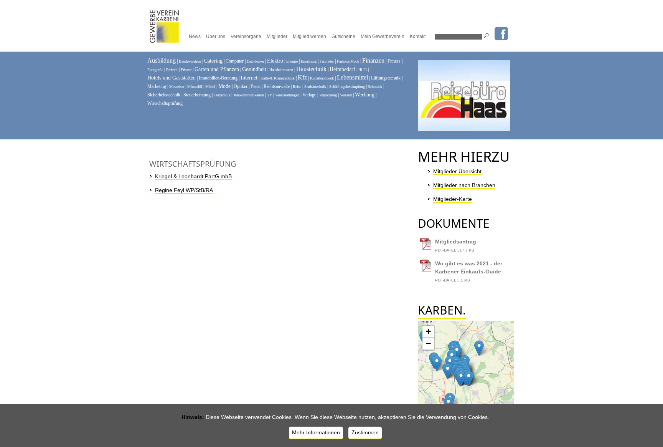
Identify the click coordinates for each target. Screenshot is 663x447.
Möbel (210, 86)
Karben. (442, 310)
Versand (346, 95)
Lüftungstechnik (386, 78)
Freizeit (172, 70)
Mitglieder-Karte (452, 199)
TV (269, 95)
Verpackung (328, 95)
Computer (235, 61)
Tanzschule (222, 95)
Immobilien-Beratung (218, 78)
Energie (292, 61)
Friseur (186, 70)
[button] (457, 352)
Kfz (302, 77)
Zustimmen (365, 432)
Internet (249, 78)
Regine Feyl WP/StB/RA (184, 190)
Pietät (256, 86)
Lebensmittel (352, 77)
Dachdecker (255, 61)
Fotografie (155, 70)
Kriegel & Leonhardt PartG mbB (193, 176)
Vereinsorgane (246, 36)
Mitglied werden (309, 36)
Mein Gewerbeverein (382, 36)
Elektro (275, 61)
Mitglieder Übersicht (457, 171)
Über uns (215, 36)
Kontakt (418, 36)
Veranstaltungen (287, 95)
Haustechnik (311, 69)
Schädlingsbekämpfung (347, 86)
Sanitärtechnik (315, 86)
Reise (297, 86)
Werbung (364, 95)
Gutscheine (343, 36)
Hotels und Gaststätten (171, 78)
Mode (224, 86)
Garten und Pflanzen (217, 69)
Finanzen (373, 60)
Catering (213, 61)
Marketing (156, 86)
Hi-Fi (362, 70)
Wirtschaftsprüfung (165, 103)
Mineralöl (194, 86)
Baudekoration (190, 61)
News (195, 36)
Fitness (394, 61)
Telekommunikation (248, 95)
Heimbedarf (342, 69)
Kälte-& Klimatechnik (278, 78)
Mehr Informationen (316, 432)
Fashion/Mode (348, 61)
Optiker (240, 86)
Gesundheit (254, 69)
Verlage (309, 95)
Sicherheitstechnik (163, 95)
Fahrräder (327, 61)
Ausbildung (161, 60)
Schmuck (375, 86)
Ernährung (309, 61)
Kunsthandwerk (322, 78)
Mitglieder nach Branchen (464, 185)
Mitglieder (277, 36)
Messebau (176, 86)
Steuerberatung (197, 95)
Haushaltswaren (281, 70)
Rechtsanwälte (277, 86)
